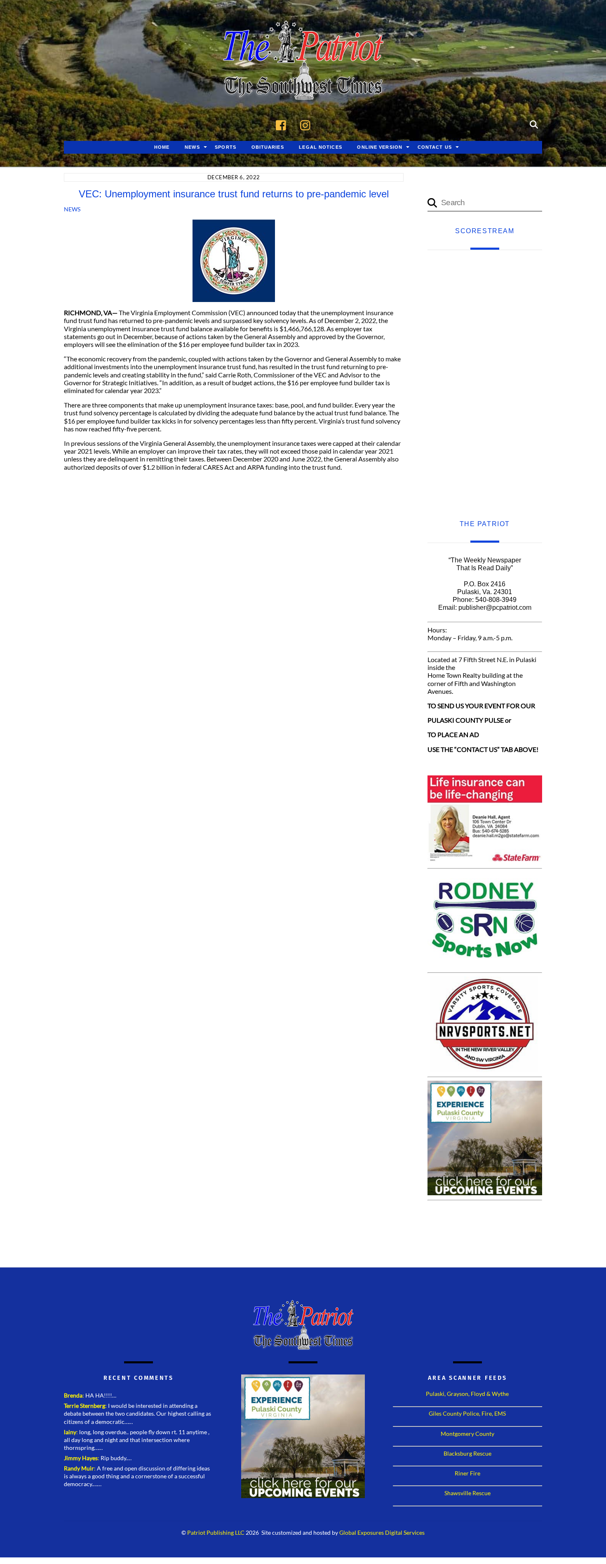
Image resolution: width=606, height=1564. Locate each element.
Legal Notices (320, 147)
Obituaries (267, 147)
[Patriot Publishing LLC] (303, 87)
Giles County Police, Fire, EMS (467, 1413)
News (192, 147)
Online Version (379, 147)
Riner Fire (467, 1473)
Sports (225, 147)
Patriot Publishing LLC (215, 1532)
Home (161, 147)
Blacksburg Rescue (467, 1453)
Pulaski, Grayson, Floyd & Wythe (467, 1393)
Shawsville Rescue (467, 1492)
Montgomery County (467, 1433)
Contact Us (435, 147)
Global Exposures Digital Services (382, 1532)
